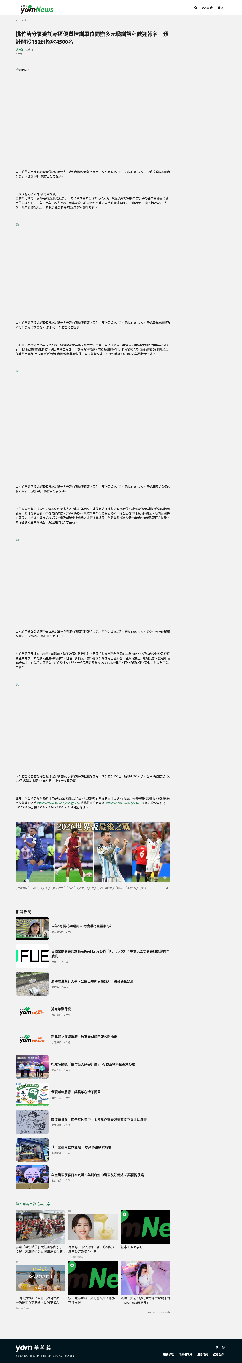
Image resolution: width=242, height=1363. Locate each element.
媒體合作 (218, 1354)
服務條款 (168, 1354)
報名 (45, 888)
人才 (71, 888)
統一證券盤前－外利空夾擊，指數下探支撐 (91, 1300)
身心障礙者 (105, 888)
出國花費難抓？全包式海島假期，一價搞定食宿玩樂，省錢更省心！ (39, 1300)
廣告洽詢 (202, 1354)
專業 (91, 888)
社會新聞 (22, 888)
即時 (24, 20)
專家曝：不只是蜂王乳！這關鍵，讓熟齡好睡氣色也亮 (91, 1249)
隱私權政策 (185, 1354)
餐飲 (143, 888)
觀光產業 (58, 888)
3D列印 (131, 888)
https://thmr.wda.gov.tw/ (123, 803)
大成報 (19, 49)
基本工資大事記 (132, 1247)
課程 (35, 888)
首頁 (18, 20)
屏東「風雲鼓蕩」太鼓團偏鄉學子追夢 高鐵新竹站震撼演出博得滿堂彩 (39, 1249)
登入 (221, 8)
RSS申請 (207, 8)
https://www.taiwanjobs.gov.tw (58, 803)
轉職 (119, 888)
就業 (81, 888)
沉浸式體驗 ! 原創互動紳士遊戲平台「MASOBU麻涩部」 (145, 1300)
